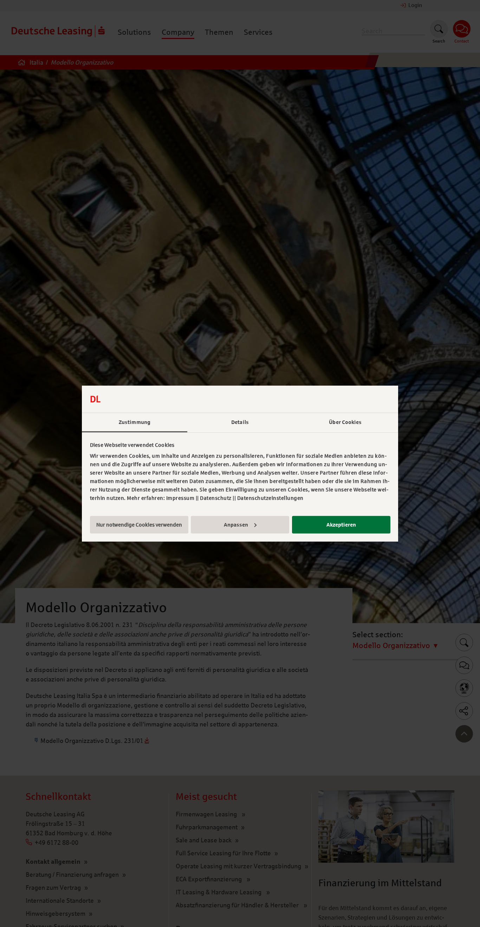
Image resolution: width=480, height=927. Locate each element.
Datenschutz (216, 498)
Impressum (180, 498)
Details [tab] (240, 422)
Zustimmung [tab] (134, 422)
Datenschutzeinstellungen (270, 498)
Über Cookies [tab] (345, 422)
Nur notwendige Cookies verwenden (139, 524)
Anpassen (236, 524)
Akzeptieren (341, 524)
